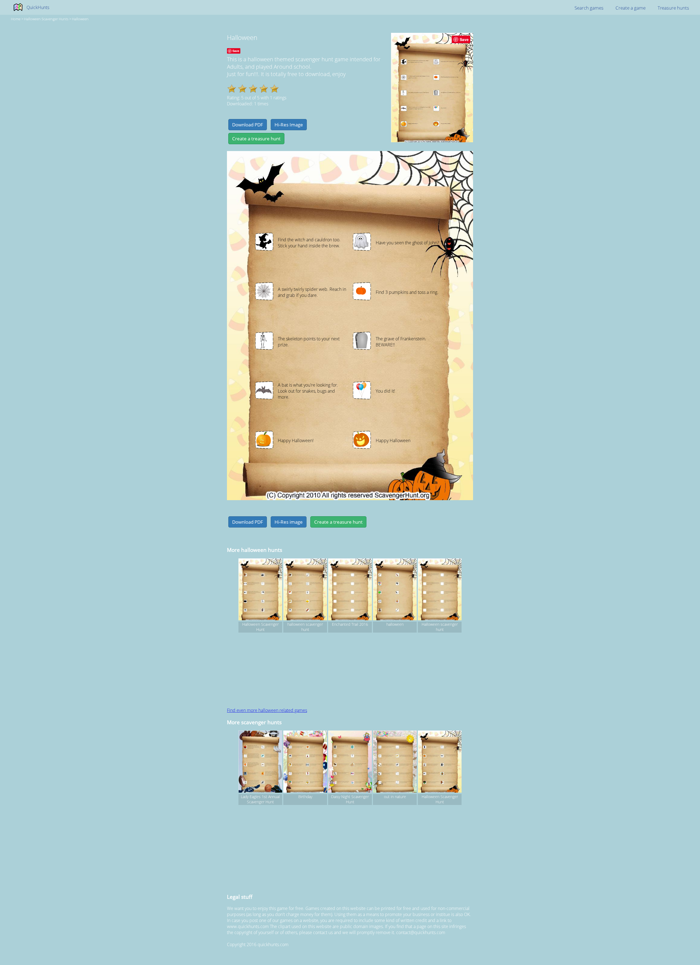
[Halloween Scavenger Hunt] (260, 590)
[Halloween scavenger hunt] (440, 590)
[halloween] (395, 590)
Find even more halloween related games (267, 710)
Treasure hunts (673, 8)
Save (464, 39)
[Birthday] (305, 762)
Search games (588, 8)
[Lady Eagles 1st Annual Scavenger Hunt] (260, 762)
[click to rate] (232, 88)
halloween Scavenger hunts (46, 18)
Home (16, 18)
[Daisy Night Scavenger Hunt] (350, 762)
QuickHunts (38, 7)
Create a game (631, 8)
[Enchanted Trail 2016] (350, 590)
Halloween (80, 18)
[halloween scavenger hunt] (305, 590)
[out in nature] (395, 762)
